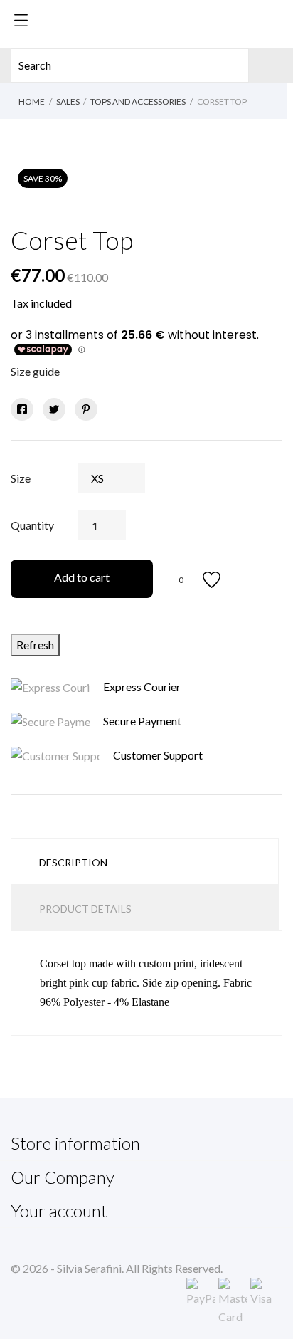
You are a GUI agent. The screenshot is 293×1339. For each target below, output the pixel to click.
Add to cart (82, 577)
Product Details (85, 909)
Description (73, 862)
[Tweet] (54, 409)
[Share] (22, 409)
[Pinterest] (86, 409)
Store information (75, 1143)
